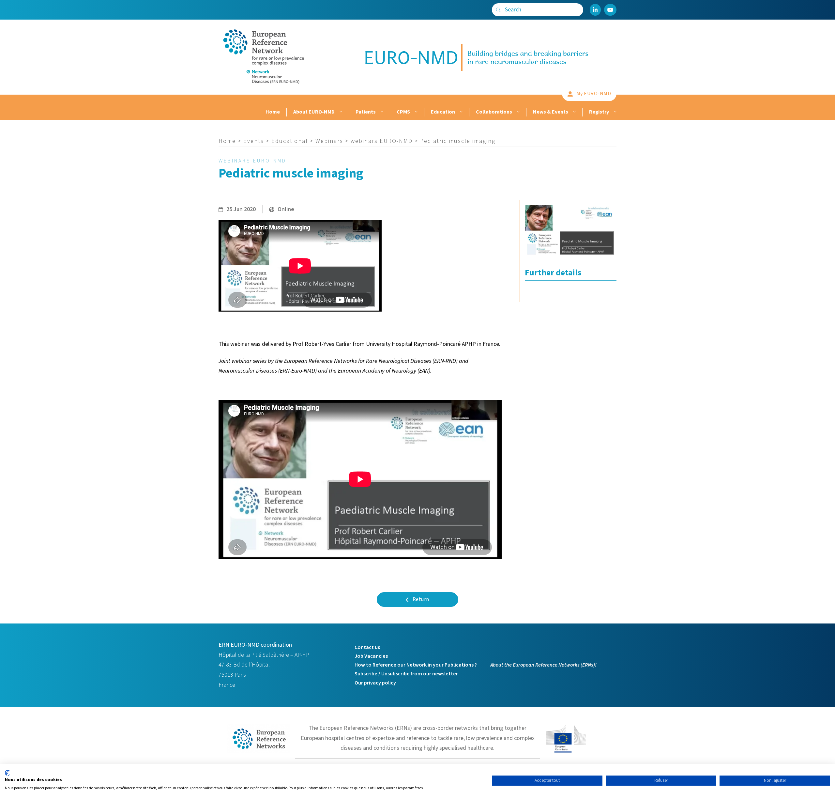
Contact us (367, 647)
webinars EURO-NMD (382, 141)
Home (273, 111)
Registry (599, 111)
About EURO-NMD (314, 111)
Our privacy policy (375, 682)
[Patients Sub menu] (381, 112)
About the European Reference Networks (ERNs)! (543, 665)
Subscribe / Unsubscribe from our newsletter (406, 673)
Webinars (329, 141)
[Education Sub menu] (460, 112)
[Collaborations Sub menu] (517, 112)
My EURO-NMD (593, 93)
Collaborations (494, 111)
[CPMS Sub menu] (415, 112)
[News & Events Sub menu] (573, 112)
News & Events (550, 111)
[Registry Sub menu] (614, 112)
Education (443, 111)
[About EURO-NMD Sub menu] (340, 112)
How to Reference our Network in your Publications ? (416, 665)
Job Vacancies (371, 656)
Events (253, 141)
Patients (366, 111)
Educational (289, 141)
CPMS (403, 111)
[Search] (498, 9)
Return (421, 599)
